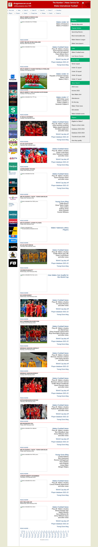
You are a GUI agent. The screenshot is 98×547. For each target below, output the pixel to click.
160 (35, 535)
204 (49, 536)
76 (65, 532)
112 (63, 533)
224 (32, 537)
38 (68, 531)
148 (67, 534)
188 (26, 536)
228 (38, 537)
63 (49, 532)
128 (38, 534)
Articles (25, 13)
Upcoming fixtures (77, 32)
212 (61, 536)
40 (21, 532)
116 (21, 534)
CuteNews (47, 539)
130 (41, 534)
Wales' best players (77, 43)
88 (31, 533)
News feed (11, 10)
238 (52, 537)
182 (67, 535)
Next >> (64, 537)
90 (34, 533)
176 (58, 535)
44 (26, 532)
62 (48, 532)
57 (42, 532)
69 (57, 532)
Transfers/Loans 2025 (78, 136)
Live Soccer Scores (77, 56)
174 (55, 535)
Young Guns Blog (62, 202)
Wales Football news (78, 52)
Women (43, 13)
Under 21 (26, 10)
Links (73, 48)
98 (43, 533)
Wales (19, 10)
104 (52, 533)
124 (32, 534)
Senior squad (76, 64)
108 (58, 533)
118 (23, 534)
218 (23, 537)
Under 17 (50, 10)
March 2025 (75, 60)
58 (43, 532)
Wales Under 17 (62, 97)
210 (58, 536)
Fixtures (18, 13)
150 (21, 535)
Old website (75, 110)
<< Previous (22, 531)
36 (65, 531)
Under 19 (34, 10)
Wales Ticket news (77, 106)
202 (46, 536)
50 (33, 532)
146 (64, 534)
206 (52, 536)
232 (43, 537)
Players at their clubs (78, 125)
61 (47, 532)
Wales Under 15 (62, 74)
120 (26, 534)
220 (26, 537)
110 (60, 533)
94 (38, 533)
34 (63, 531)
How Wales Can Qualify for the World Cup (58, 276)
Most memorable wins (78, 36)
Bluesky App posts (77, 24)
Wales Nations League (78, 39)
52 (36, 532)
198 (41, 536)
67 (54, 532)
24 (51, 531)
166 (44, 535)
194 (35, 536)
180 (64, 535)
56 (40, 532)
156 (29, 535)
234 (46, 537)
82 (24, 533)
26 (53, 531)
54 (38, 532)
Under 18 (42, 10)
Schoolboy (58, 10)
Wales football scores (78, 113)
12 (37, 531)
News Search (76, 83)
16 (41, 531)
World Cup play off (62, 59)
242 (58, 537)
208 (55, 536)
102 (49, 533)
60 (45, 532)
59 (44, 532)
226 (35, 537)
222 (29, 537)
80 (22, 533)
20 (46, 531)
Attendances (75, 98)
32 (60, 531)
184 (21, 536)
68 (55, 532)
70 (58, 532)
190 (29, 536)
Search (50, 13)
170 (49, 535)
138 (52, 534)
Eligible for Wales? (77, 121)
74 (63, 532)
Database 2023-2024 (78, 129)
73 (62, 532)
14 (39, 531)
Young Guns (34, 13)
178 (61, 535)
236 (49, 537)
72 (60, 532)
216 (67, 536)
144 (61, 534)
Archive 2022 (76, 90)
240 (55, 537)
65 (52, 532)
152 (23, 535)
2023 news (75, 87)
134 (46, 534)
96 (41, 533)
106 (55, 533)
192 (32, 536)
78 (68, 532)
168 (46, 535)
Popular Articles (76, 28)
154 (26, 535)
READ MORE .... (25, 40)
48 (31, 532)
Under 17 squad (76, 79)
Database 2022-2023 (78, 133)
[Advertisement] (13, 44)
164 (41, 535)
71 (59, 532)
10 (34, 531)
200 (44, 536)
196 (38, 536)
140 (55, 534)
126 (35, 534)
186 (23, 536)
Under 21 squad (76, 67)
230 (40, 537)
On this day (75, 102)
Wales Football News (60, 47)
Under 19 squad (76, 71)
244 (61, 537)
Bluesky (74, 20)
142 (58, 534)
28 (56, 531)
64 (50, 532)
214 (64, 536)
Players (10, 13)
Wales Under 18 (62, 22)
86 (29, 533)
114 (66, 533)
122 (29, 534)
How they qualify (77, 140)
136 (49, 534)
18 (44, 531)
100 (46, 533)
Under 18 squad (76, 75)
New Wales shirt (76, 94)
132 (44, 534)
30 (58, 531)
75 (64, 532)
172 (52, 535)
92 (36, 533)
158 (32, 535)
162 (38, 535)
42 (24, 532)
